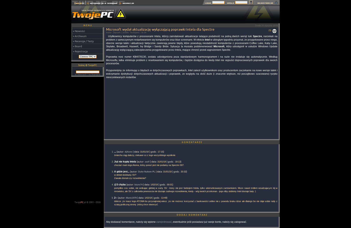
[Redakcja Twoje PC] (126, 3)
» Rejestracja (80, 51)
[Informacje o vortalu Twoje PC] (102, 3)
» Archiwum (80, 36)
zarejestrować (164, 221)
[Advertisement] (206, 14)
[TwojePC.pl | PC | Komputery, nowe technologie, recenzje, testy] (78, 3)
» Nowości (79, 31)
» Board (77, 46)
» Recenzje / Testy (83, 41)
